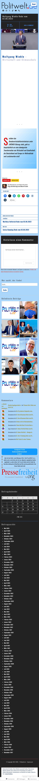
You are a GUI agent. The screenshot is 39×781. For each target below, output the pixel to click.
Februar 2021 (8, 651)
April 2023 (7, 583)
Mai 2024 (6, 549)
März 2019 (7, 711)
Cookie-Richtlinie (9, 774)
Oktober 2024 (8, 539)
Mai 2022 (6, 612)
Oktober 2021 (8, 630)
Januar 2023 (7, 591)
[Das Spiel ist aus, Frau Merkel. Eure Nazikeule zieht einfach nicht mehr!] (28, 384)
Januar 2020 (7, 685)
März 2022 (7, 617)
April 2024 (7, 552)
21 (7, 509)
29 (13, 512)
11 (28, 504)
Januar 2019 (7, 716)
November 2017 (8, 752)
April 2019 (7, 708)
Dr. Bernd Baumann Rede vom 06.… (25, 415)
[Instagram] (6, 10)
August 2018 (7, 729)
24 (23, 509)
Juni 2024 (7, 546)
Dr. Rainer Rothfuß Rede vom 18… (24, 429)
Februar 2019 (8, 713)
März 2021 (7, 648)
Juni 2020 (7, 672)
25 (28, 509)
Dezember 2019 (8, 687)
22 (13, 509)
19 (33, 506)
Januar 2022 (7, 622)
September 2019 (9, 695)
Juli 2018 (6, 732)
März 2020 (7, 679)
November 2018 (8, 721)
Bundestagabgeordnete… (14, 405)
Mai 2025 (6, 528)
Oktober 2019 (8, 692)
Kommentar (28, 263)
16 (17, 506)
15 (12, 506)
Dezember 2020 (8, 656)
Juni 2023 (7, 578)
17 (23, 506)
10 (23, 504)
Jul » (21, 517)
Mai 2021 (6, 643)
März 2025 (7, 533)
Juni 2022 (7, 609)
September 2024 (9, 541)
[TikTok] (12, 10)
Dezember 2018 (8, 719)
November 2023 (8, 565)
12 (33, 504)
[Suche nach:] (19, 285)
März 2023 (7, 586)
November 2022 (8, 596)
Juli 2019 (6, 700)
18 (28, 506)
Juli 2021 (6, 638)
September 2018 (9, 726)
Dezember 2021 (8, 625)
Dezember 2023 (8, 562)
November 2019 (8, 690)
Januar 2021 (7, 653)
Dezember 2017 (8, 750)
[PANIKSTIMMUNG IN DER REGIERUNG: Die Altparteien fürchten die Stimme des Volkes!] (28, 310)
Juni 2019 (6, 703)
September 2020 (9, 664)
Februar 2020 (8, 682)
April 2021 (7, 646)
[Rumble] (19, 10)
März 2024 (7, 554)
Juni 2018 (6, 734)
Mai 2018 (6, 737)
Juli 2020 (6, 669)
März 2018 (7, 742)
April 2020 (7, 677)
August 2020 (7, 666)
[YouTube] (15, 10)
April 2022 (7, 614)
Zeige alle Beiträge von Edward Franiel (18, 186)
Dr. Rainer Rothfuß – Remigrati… (24, 432)
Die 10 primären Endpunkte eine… (24, 411)
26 (33, 509)
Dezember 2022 (8, 593)
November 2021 (8, 627)
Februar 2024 (8, 557)
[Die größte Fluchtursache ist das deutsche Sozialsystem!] (10, 366)
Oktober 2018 (8, 724)
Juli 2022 (6, 606)
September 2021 (9, 632)
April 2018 (7, 739)
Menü (33, 4)
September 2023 (9, 570)
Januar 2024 (7, 560)
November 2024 (8, 536)
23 (18, 509)
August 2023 (7, 573)
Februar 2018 (8, 745)
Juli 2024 (6, 544)
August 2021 (7, 635)
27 (2, 512)
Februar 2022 (8, 619)
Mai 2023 (6, 580)
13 (2, 506)
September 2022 (9, 601)
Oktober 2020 (8, 661)
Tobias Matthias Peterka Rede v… (24, 425)
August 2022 (7, 604)
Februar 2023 (8, 588)
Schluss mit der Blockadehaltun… (24, 422)
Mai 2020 (6, 674)
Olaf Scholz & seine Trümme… (23, 439)
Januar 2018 (7, 747)
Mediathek (15, 180)
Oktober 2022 (8, 599)
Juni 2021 (6, 640)
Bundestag (6, 180)
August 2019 (7, 698)
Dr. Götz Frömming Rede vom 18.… (24, 436)
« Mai (18, 517)
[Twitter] (9, 10)
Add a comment (29, 25)
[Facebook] (3, 10)
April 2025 (7, 531)
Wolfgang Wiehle (13, 56)
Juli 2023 (6, 575)
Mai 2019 (6, 705)
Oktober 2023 (8, 567)
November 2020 (8, 659)
